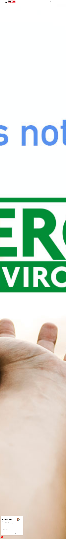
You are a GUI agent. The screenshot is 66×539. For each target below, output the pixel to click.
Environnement (44, 1)
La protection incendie (35, 1)
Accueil (20, 1)
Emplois (50, 1)
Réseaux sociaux (57, 1)
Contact (58, 2)
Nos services (26, 1)
